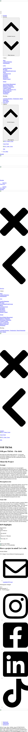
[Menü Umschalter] (0, 12)
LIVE (4, 65)
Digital (4, 81)
